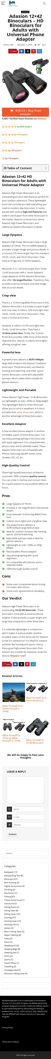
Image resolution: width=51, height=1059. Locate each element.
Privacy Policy (7, 1027)
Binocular (25, 12)
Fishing (7, 896)
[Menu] (3, 3)
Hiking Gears (10, 914)
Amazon (42, 118)
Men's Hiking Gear (12, 931)
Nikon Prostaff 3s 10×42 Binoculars (35, 741)
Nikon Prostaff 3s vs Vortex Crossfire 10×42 (12, 708)
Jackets (7, 928)
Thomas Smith (8, 45)
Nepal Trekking (11, 935)
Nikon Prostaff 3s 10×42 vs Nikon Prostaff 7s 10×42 (11, 738)
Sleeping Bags (10, 949)
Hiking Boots (10, 907)
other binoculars (25, 412)
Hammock (9, 903)
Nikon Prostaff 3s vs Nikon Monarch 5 (36, 699)
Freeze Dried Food (12, 900)
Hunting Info (10, 924)
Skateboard (9, 945)
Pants (6, 938)
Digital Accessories (13, 886)
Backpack (8, 872)
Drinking (8, 889)
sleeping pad (10, 952)
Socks (7, 956)
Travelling (8, 966)
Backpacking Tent (12, 875)
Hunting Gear (10, 921)
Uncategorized (11, 970)
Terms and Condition (10, 1042)
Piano (7, 942)
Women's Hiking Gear (14, 973)
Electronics (9, 893)
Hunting (8, 917)
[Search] (44, 3)
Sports (7, 959)
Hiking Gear (9, 910)
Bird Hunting (10, 882)
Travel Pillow (10, 963)
